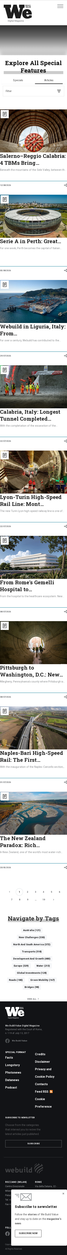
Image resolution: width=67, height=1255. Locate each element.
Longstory (12, 1065)
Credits (40, 1054)
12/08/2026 (5, 185)
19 (43, 899)
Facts (9, 1057)
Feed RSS (41, 1091)
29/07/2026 (5, 356)
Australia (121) (32, 930)
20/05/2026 (5, 867)
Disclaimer (42, 1061)
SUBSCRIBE (33, 1143)
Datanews (12, 1080)
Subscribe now (28, 1233)
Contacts (41, 1084)
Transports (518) (32, 951)
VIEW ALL (32, 999)
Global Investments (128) (32, 972)
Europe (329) (21, 965)
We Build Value (19, 1041)
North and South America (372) (31, 944)
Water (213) (43, 965)
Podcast (11, 1087)
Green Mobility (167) (42, 980)
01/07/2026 (5, 782)
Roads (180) (16, 980)
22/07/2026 (5, 441)
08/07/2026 (5, 611)
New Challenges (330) (32, 937)
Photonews (13, 1072)
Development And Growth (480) (31, 958)
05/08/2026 (5, 270)
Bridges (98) (32, 987)
